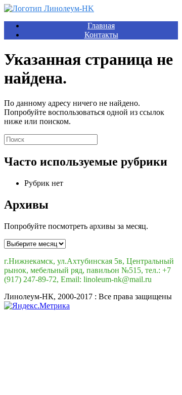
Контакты (101, 34)
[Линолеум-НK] (49, 8)
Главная (101, 25)
